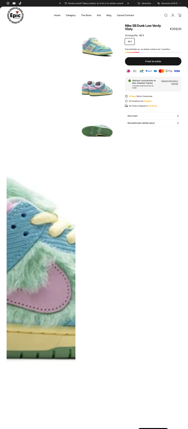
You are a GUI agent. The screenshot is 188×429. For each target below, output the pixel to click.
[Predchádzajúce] (60, 3)
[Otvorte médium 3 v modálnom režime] (97, 83)
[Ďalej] (128, 3)
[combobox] (146, 3)
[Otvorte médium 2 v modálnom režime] (97, 43)
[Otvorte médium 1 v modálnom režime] (41, 225)
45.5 (130, 41)
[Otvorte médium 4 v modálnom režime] (97, 124)
